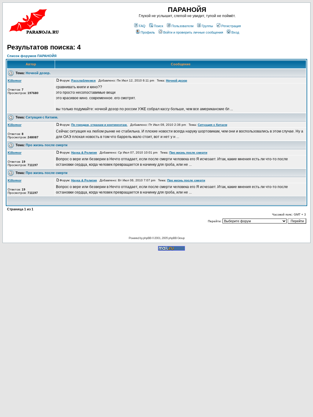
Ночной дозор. (38, 73)
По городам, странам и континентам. (99, 124)
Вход (235, 32)
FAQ (142, 26)
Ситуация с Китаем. (42, 117)
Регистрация (231, 26)
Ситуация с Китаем (212, 124)
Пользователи (182, 26)
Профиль (148, 32)
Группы (207, 26)
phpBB (147, 238)
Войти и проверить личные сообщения (193, 32)
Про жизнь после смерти (47, 145)
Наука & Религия (84, 152)
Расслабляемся (83, 80)
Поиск (158, 26)
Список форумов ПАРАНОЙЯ (32, 56)
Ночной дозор (176, 80)
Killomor (14, 80)
